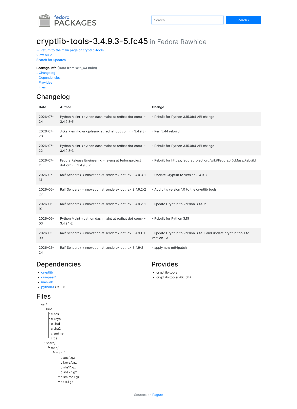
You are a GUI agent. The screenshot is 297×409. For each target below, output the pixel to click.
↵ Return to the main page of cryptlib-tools (70, 50)
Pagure (157, 395)
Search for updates (51, 60)
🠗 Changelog (45, 73)
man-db (47, 282)
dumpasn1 (48, 277)
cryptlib (47, 272)
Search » (243, 20)
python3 (47, 287)
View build (44, 55)
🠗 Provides (44, 82)
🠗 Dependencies (48, 78)
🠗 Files (41, 87)
